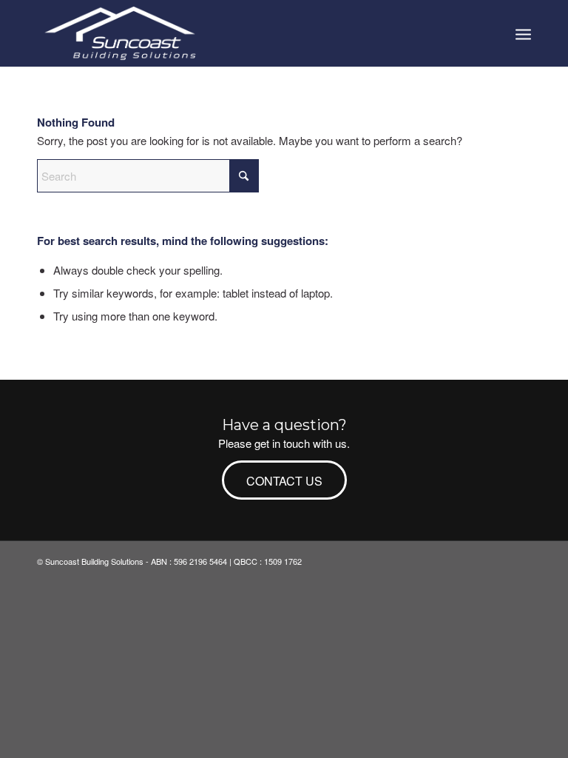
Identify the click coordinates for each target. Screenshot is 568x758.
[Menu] (523, 33)
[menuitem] (523, 33)
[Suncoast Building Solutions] (121, 33)
